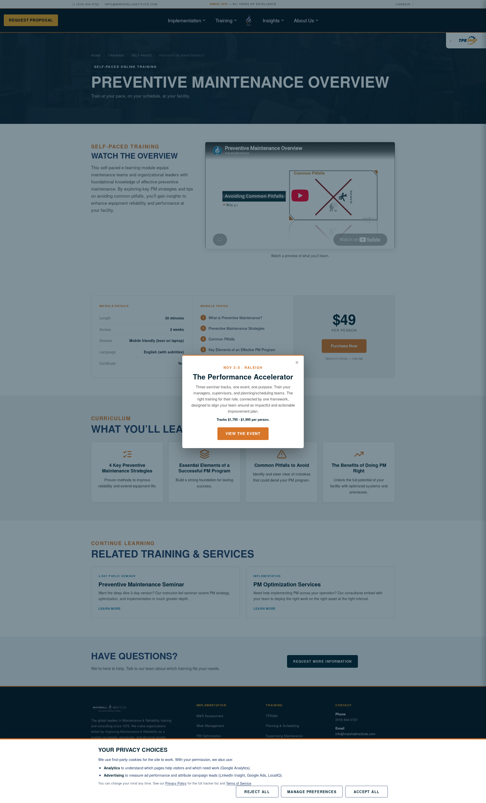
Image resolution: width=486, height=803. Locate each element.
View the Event (243, 433)
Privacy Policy (176, 783)
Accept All (367, 791)
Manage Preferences (311, 791)
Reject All (257, 791)
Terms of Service (238, 783)
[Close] (297, 362)
